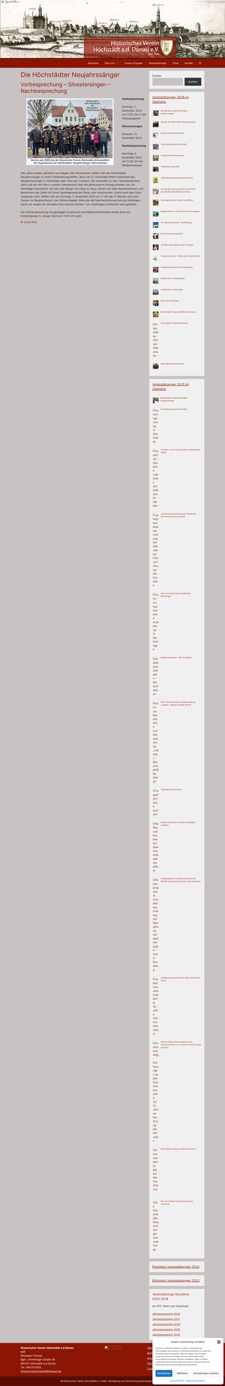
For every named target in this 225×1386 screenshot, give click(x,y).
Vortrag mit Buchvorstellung (172, 155)
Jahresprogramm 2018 (166, 1334)
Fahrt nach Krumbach (170, 301)
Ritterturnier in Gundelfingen (173, 278)
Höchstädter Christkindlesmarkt (174, 323)
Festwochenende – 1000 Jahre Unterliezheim (180, 256)
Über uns (110, 63)
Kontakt (189, 63)
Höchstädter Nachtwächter (172, 364)
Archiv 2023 (30, 222)
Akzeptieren (164, 1373)
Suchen (156, 75)
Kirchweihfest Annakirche (172, 234)
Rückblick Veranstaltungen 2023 (175, 1280)
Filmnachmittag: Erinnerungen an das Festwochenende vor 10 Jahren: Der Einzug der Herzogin (181, 1044)
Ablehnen (182, 1373)
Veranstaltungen (158, 63)
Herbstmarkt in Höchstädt (172, 289)
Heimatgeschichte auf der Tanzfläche (177, 200)
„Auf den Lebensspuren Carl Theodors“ (177, 245)
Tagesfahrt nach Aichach (171, 789)
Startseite (93, 63)
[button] (218, 1341)
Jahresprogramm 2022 (166, 1313)
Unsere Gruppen (134, 63)
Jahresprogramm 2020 (166, 1324)
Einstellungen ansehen (206, 1373)
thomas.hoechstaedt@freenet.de (41, 1371)
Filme (176, 63)
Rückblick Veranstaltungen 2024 (175, 1267)
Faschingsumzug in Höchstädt (174, 144)
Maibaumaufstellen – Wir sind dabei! (176, 657)
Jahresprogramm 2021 (166, 1319)
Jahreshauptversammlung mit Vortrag (177, 178)
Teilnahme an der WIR (170, 166)
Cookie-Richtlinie (176, 1380)
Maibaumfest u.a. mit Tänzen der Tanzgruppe (180, 211)
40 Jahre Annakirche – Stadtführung (176, 222)
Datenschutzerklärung (195, 1380)
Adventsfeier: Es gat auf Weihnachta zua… (179, 312)
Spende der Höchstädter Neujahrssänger (178, 122)
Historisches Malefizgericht (172, 133)
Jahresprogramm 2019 (166, 1329)
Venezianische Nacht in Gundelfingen (177, 267)
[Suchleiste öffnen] (200, 63)
